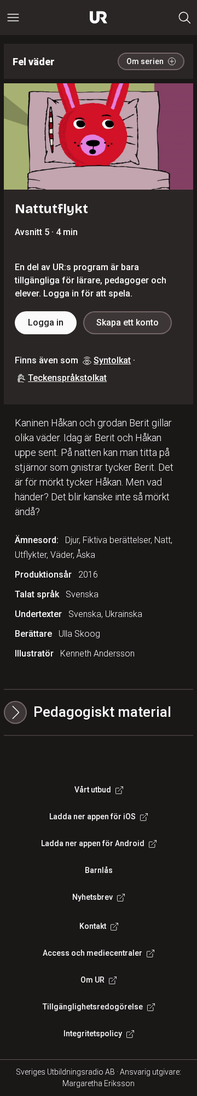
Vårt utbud (92, 789)
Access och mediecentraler (92, 953)
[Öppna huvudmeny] (13, 17)
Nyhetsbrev (92, 897)
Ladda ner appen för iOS (92, 816)
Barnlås (99, 870)
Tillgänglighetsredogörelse (93, 1006)
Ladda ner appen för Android (92, 843)
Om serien (145, 61)
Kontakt (92, 926)
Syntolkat (112, 360)
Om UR (92, 979)
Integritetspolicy (92, 1033)
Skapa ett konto (127, 322)
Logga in (45, 322)
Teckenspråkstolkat (67, 378)
